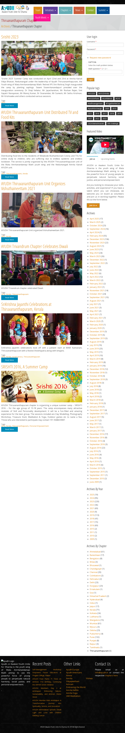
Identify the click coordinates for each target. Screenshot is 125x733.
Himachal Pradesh (98, 596)
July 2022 (94, 266)
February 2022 (96, 283)
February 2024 (96, 235)
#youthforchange (95, 108)
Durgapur (94, 586)
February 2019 (96, 362)
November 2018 (97, 372)
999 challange (112, 123)
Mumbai (93, 623)
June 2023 (94, 249)
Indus (92, 603)
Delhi (92, 582)
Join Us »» (93, 205)
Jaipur (92, 606)
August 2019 (95, 341)
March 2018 (95, 400)
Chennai (93, 572)
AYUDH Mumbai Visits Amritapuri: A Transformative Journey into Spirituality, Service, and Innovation (46, 703)
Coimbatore (95, 575)
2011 (90, 113)
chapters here (111, 675)
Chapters (64, 10)
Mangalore (95, 620)
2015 (92, 528)
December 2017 (97, 410)
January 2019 (96, 365)
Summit (102, 10)
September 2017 (97, 413)
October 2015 (96, 468)
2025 (92, 494)
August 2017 (95, 417)
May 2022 (94, 273)
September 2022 (97, 263)
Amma (69, 675)
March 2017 (95, 427)
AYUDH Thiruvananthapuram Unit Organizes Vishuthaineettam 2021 (33, 186)
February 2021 (96, 317)
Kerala (25, 173)
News (77, 10)
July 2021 (94, 304)
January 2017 (96, 430)
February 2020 (96, 324)
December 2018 (97, 369)
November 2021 (97, 290)
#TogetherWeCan (113, 103)
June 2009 (94, 482)
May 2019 (94, 352)
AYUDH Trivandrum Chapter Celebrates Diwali (34, 246)
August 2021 (95, 300)
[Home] (15, 9)
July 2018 (94, 386)
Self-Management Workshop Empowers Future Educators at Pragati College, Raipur (46, 672)
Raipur (93, 644)
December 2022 (97, 259)
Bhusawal (94, 565)
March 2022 (95, 280)
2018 (3, 294)
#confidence (107, 98)
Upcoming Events (108, 159)
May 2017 (94, 423)
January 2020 (96, 328)
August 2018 (95, 382)
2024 (92, 498)
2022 (97, 118)
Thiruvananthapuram (20, 294)
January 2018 (96, 406)
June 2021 (94, 307)
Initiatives (49, 10)
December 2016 (97, 434)
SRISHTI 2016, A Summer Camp (24, 367)
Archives (5, 26)
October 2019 (96, 335)
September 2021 (97, 297)
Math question (94, 69)
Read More (9, 105)
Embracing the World (75, 687)
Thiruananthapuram (14, 173)
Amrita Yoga (71, 693)
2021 (3, 173)
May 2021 (94, 311)
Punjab (93, 640)
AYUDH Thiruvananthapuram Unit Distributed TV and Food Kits (39, 114)
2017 (105, 113)
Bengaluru (94, 558)
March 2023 (95, 256)
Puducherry (95, 633)
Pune (92, 637)
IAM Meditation (73, 696)
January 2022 (96, 287)
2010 (114, 108)
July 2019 (94, 345)
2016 (3, 357)
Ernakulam (95, 589)
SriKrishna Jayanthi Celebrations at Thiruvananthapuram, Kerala (26, 306)
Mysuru (93, 627)
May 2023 (94, 253)
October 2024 (96, 225)
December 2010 (97, 478)
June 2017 (94, 420)
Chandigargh (96, 568)
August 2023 (95, 246)
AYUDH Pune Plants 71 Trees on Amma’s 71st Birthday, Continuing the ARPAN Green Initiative (46, 682)
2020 (92, 511)
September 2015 (97, 471)
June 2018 (94, 389)
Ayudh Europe (72, 669)
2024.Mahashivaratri (96, 123)
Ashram (69, 684)
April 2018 (94, 396)
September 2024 (97, 229)
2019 (119, 113)
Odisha (93, 630)
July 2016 (94, 451)
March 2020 (95, 321)
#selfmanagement (95, 103)
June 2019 (94, 348)
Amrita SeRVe (72, 690)
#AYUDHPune (93, 98)
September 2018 (97, 379)
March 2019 (95, 359)
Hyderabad (95, 599)
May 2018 (94, 393)
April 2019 (94, 355)
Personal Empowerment (39, 426)
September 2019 (97, 338)
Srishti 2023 (9, 37)
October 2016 (96, 441)
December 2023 (97, 239)
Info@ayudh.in (101, 672)
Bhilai (92, 562)
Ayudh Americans (74, 672)
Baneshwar (95, 555)
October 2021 (96, 294)
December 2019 (97, 331)
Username (91, 41)
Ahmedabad (95, 551)
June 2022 (94, 270)
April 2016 (94, 461)
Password (91, 49)
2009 (107, 108)
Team (37, 10)
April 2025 (94, 218)
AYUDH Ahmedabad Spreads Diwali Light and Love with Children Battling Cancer (46, 712)
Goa (91, 592)
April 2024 (94, 232)
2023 (3, 102)
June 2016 (94, 454)
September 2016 (97, 444)
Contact (90, 10)
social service (17, 357)
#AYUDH (91, 93)
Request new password (100, 57)
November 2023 (97, 242)
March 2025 (95, 222)
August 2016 (95, 447)
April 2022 (94, 276)
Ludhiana (94, 616)
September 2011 (97, 475)
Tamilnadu (94, 647)
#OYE (118, 98)
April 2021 (94, 314)
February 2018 (96, 403)
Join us (92, 159)
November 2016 (97, 437)
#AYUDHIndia (103, 93)
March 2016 (95, 465)
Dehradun (94, 579)
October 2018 (96, 376)
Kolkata (93, 613)
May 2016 (94, 458)
